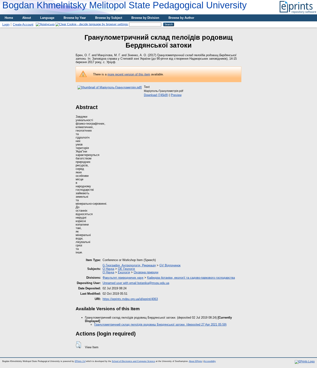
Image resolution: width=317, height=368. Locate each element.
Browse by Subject (108, 17)
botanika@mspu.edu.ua (153, 283)
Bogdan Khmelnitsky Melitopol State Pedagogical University (124, 5)
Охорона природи (146, 272)
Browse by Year (75, 17)
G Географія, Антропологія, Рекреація (129, 265)
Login (6, 24)
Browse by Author (181, 17)
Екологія (124, 272)
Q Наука (108, 269)
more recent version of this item (128, 74)
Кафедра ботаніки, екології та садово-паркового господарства (191, 277)
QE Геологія (126, 269)
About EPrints (195, 361)
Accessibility (210, 361)
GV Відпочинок (170, 265)
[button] (78, 344)
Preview (176, 95)
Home (9, 17)
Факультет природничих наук (123, 277)
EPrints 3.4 (80, 361)
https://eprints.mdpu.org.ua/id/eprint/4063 (130, 299)
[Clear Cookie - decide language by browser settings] (91, 24)
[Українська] (45, 24)
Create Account (23, 24)
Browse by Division (145, 17)
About (26, 17)
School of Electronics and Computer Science (133, 361)
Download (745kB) (156, 95)
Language (47, 17)
